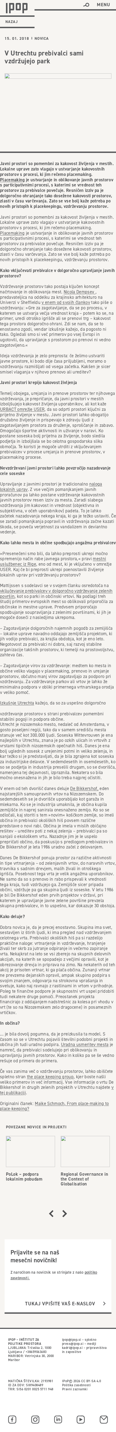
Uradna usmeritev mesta (85, 1044)
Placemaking (12, 180)
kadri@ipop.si (72, 1348)
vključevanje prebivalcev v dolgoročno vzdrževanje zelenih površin (56, 593)
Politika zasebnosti (76, 1385)
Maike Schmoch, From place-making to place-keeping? (54, 1106)
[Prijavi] (104, 1304)
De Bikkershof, (84, 788)
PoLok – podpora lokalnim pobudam (24, 1176)
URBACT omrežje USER (22, 409)
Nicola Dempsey (79, 291)
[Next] (64, 1213)
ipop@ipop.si (71, 1340)
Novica (42, 38)
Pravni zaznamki (74, 1389)
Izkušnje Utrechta (17, 703)
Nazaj (11, 21)
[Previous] (51, 1213)
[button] (86, 5)
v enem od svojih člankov (66, 302)
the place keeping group (50, 1076)
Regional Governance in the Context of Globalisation (84, 1179)
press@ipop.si (72, 1344)
